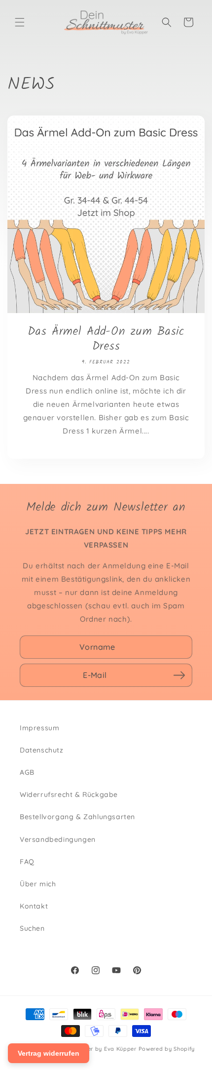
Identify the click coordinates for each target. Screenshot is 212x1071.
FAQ (27, 861)
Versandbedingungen (58, 839)
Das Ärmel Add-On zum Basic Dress (106, 339)
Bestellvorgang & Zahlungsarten (77, 816)
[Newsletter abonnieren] (179, 675)
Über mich (38, 883)
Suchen (32, 928)
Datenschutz (42, 750)
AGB (27, 772)
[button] (20, 22)
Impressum (39, 727)
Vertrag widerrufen (48, 1053)
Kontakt (34, 906)
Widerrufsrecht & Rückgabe (69, 794)
